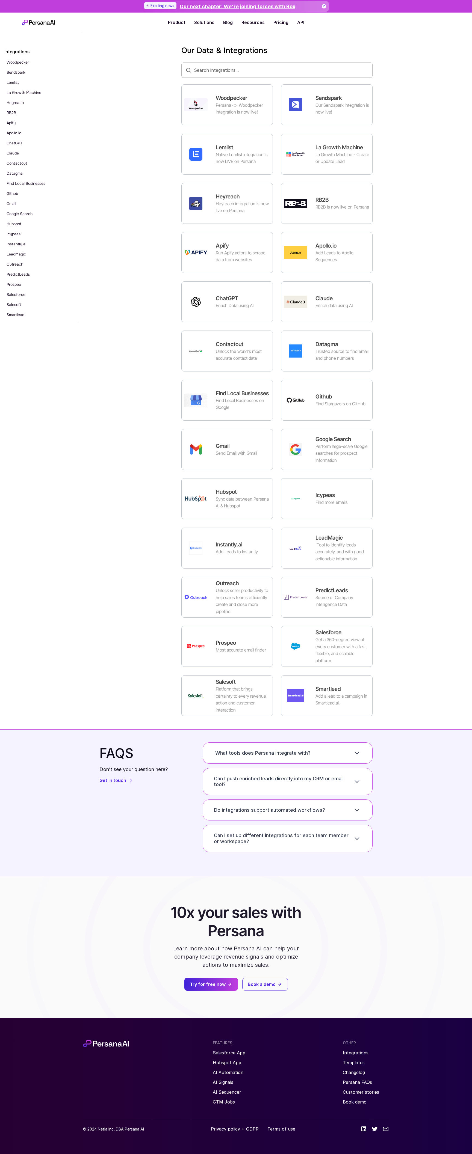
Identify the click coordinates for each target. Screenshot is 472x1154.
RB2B (11, 112)
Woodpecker (18, 62)
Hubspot (14, 223)
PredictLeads (18, 274)
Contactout (17, 163)
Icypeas (13, 233)
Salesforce (16, 294)
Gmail (12, 203)
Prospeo (14, 284)
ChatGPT (14, 143)
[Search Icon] (277, 70)
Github (12, 193)
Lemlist (13, 82)
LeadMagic (16, 254)
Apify (11, 122)
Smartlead (15, 314)
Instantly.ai (16, 244)
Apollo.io (14, 132)
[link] (236, 6)
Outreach (15, 264)
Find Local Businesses (26, 183)
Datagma (15, 173)
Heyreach (15, 102)
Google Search (20, 213)
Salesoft (14, 304)
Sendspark (16, 72)
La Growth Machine (24, 92)
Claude (13, 153)
